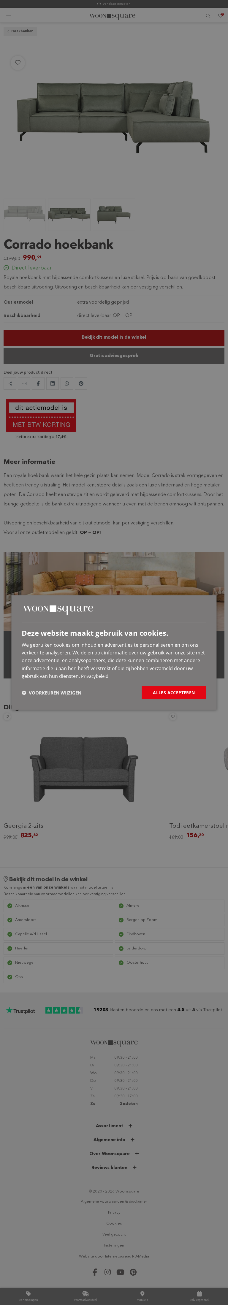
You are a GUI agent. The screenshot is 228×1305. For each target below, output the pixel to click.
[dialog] (113, 652)
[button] (51, 692)
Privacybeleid (94, 676)
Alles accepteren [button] (174, 692)
